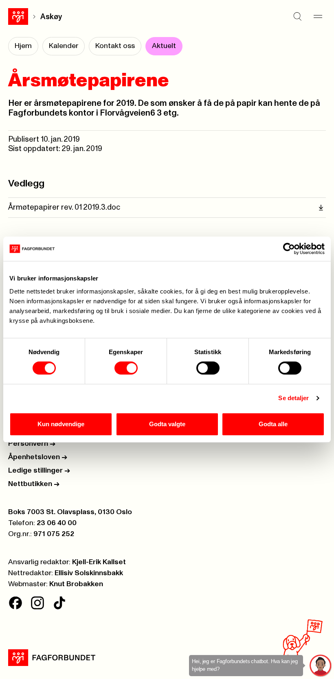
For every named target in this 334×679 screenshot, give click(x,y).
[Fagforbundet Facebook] (15, 603)
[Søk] (297, 17)
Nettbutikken (33, 484)
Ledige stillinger (39, 470)
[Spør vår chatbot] (321, 666)
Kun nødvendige (60, 424)
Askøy (51, 17)
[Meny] (318, 17)
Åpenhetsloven (37, 457)
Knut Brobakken (76, 584)
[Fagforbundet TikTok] (59, 603)
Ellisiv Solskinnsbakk (89, 573)
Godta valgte (167, 424)
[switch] (126, 368)
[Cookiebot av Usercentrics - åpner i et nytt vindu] (289, 249)
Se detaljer (293, 397)
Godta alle (273, 424)
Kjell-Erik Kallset (99, 562)
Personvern (31, 443)
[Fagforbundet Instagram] (37, 603)
